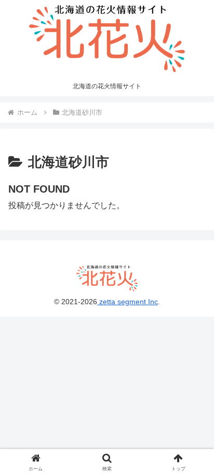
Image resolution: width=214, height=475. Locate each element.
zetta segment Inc (127, 301)
